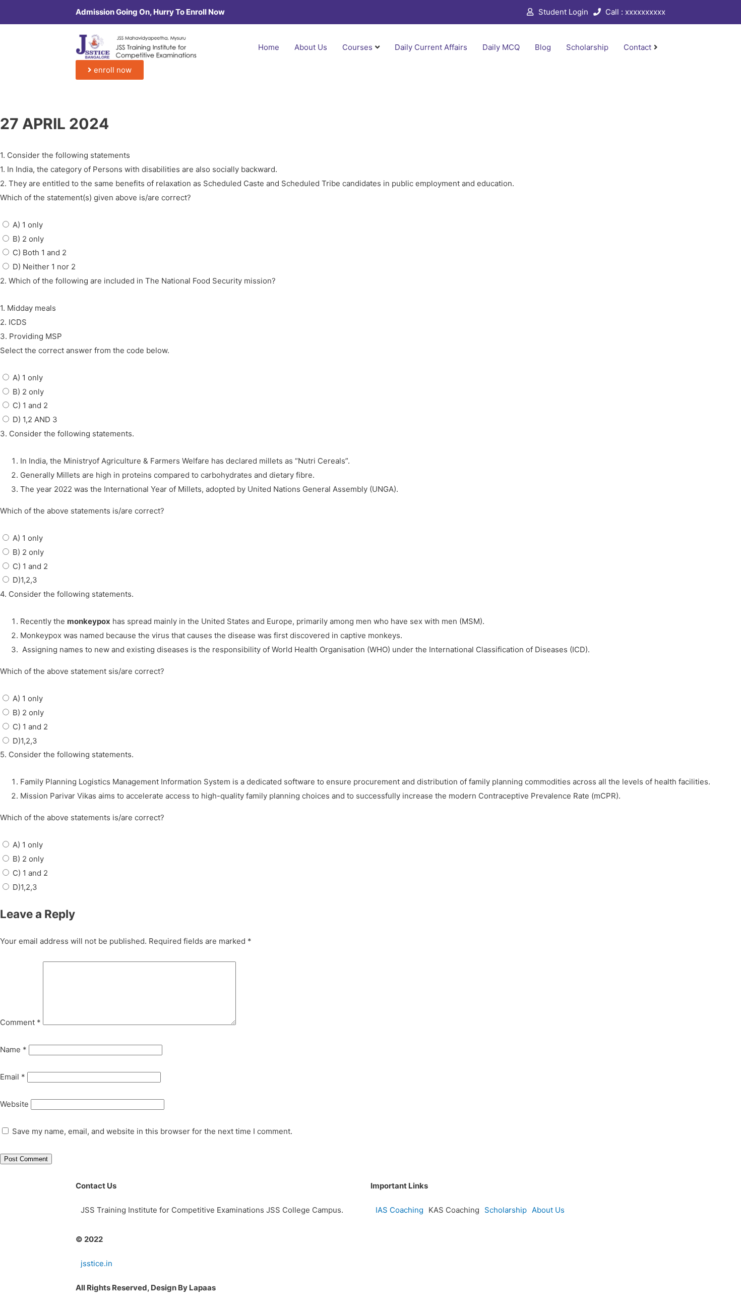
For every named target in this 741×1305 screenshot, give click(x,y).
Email (12, 1077)
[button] (110, 70)
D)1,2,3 (25, 580)
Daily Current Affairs (431, 47)
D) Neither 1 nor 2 (44, 266)
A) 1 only (28, 225)
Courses (357, 47)
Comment (20, 1022)
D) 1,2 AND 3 (35, 419)
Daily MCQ (501, 47)
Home (268, 47)
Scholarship (587, 47)
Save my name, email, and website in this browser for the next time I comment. (152, 1131)
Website (14, 1104)
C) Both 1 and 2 (40, 252)
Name (13, 1049)
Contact (637, 47)
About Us (310, 47)
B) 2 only (28, 239)
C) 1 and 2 (30, 405)
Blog (543, 47)
